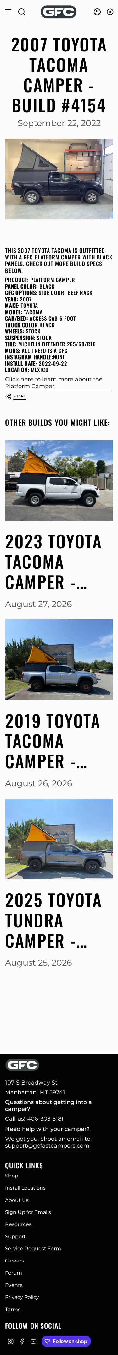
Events (14, 1285)
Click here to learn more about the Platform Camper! (54, 383)
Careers (14, 1261)
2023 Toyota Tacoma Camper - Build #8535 (53, 561)
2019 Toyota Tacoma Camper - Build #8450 (54, 740)
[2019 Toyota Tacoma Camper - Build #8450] (59, 659)
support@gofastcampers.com (47, 1145)
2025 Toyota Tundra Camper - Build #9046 (54, 919)
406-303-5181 (45, 1118)
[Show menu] (8, 12)
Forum (13, 1273)
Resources (18, 1224)
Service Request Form (33, 1248)
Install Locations (25, 1188)
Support (15, 1237)
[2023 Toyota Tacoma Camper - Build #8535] (59, 480)
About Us (17, 1200)
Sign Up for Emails (28, 1212)
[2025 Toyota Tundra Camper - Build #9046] (59, 839)
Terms (12, 1309)
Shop (11, 1176)
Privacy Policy (22, 1297)
